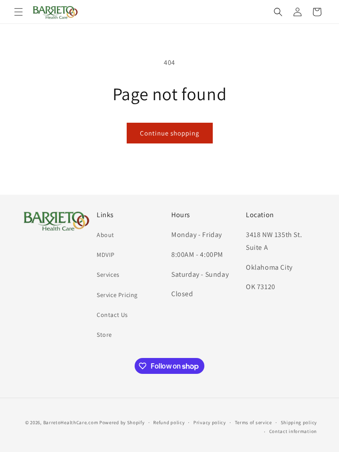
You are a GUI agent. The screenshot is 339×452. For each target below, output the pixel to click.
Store (104, 335)
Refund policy (169, 422)
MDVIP (106, 255)
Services (108, 275)
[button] (18, 12)
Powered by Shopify (122, 422)
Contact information (293, 431)
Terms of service (253, 422)
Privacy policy (209, 422)
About (105, 235)
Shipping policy (299, 422)
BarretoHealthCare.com (70, 422)
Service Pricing (117, 295)
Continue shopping (170, 133)
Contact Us (112, 315)
